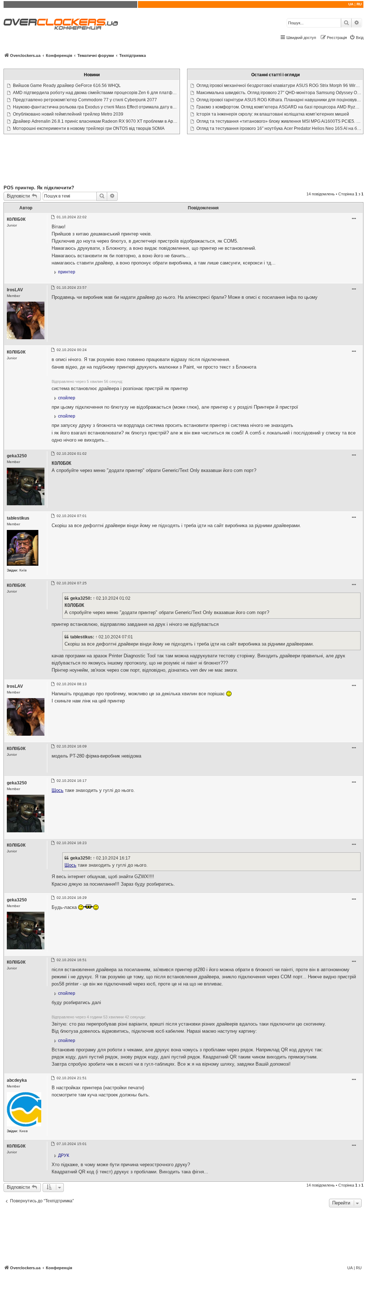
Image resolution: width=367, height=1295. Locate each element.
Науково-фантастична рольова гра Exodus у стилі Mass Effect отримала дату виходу (95, 106)
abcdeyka (17, 1080)
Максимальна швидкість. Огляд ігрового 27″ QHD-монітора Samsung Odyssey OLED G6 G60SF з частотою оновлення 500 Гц (278, 92)
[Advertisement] (183, 161)
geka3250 (17, 455)
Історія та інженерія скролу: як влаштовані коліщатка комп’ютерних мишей (272, 114)
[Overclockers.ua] (61, 24)
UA (350, 4)
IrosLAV (15, 289)
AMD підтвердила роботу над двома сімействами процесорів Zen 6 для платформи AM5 (95, 92)
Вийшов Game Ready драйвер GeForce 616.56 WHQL (67, 85)
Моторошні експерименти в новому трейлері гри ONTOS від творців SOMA (89, 128)
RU (359, 4)
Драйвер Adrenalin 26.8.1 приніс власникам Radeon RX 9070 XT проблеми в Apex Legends (95, 121)
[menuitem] (356, 37)
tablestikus (18, 518)
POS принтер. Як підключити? (39, 187)
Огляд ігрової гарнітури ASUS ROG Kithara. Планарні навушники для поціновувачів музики (278, 99)
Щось (57, 790)
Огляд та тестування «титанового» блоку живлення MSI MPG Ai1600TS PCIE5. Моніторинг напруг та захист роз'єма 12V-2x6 (278, 121)
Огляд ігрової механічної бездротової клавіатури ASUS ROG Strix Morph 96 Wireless (278, 85)
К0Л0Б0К (16, 219)
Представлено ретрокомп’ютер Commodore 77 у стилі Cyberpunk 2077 (85, 99)
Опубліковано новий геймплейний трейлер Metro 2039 (68, 114)
